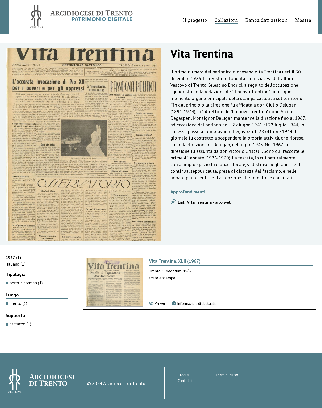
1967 (13, 257)
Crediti (183, 375)
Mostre (303, 20)
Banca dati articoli (266, 20)
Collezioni (226, 20)
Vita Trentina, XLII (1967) (175, 261)
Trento (18, 303)
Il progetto (195, 20)
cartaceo (20, 323)
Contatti (185, 380)
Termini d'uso (226, 375)
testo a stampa (26, 282)
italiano (15, 264)
